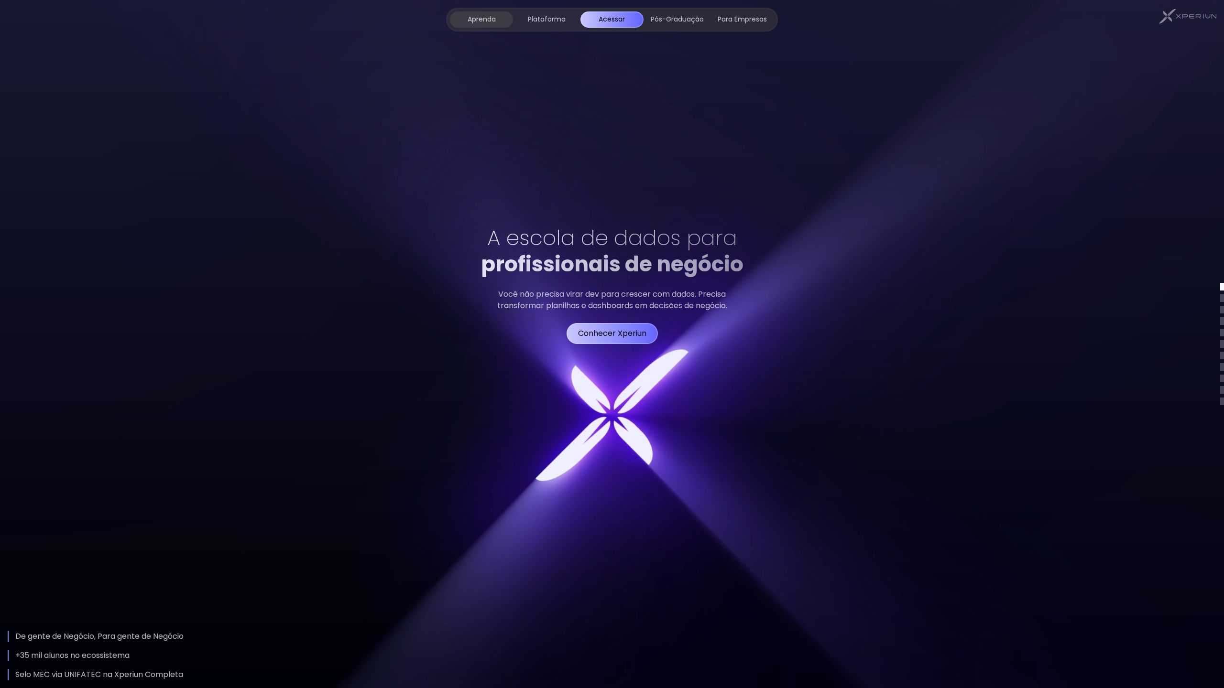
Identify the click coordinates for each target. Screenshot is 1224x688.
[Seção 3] (1222, 309)
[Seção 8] (1222, 367)
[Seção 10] (1222, 390)
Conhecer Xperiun (612, 333)
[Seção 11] (1222, 401)
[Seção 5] (1222, 332)
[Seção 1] (1222, 286)
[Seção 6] (1222, 344)
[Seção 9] (1222, 378)
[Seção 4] (1222, 321)
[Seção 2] (1222, 298)
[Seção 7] (1222, 355)
